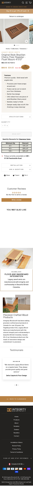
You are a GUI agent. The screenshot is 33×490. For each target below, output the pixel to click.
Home (8, 49)
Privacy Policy (16, 449)
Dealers (16, 429)
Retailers (16, 426)
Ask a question (16, 169)
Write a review (16, 200)
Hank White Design (18, 482)
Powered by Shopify (18, 484)
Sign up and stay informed (16, 458)
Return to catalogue (16, 16)
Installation (16, 165)
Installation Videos (16, 442)
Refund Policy (16, 446)
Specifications (16, 116)
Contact (16, 436)
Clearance (23, 49)
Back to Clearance (17, 399)
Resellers (17, 433)
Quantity (5, 122)
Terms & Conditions (16, 452)
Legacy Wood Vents (10, 52)
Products (16, 420)
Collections (14, 49)
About (16, 423)
